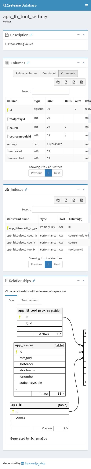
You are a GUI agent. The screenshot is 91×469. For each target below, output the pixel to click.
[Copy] (58, 82)
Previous (36, 173)
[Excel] (66, 82)
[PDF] (82, 82)
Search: (26, 91)
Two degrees (30, 300)
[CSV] (74, 82)
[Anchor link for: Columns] (27, 62)
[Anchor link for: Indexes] (25, 189)
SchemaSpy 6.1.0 (34, 463)
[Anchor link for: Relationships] (33, 280)
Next (57, 173)
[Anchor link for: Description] (30, 34)
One (11, 300)
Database (20, 5)
